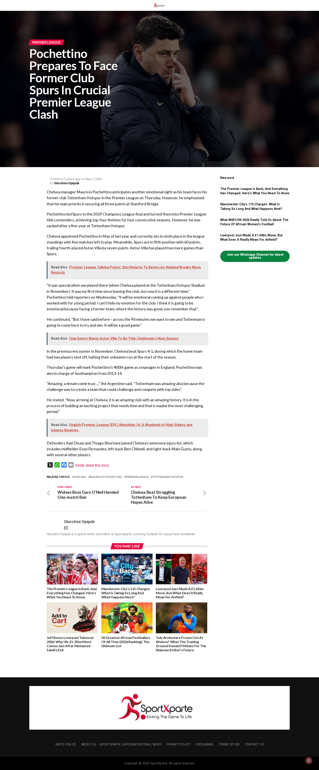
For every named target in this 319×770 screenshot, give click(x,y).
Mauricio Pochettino (106, 477)
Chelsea (80, 477)
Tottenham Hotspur (168, 477)
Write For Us (65, 744)
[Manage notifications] (308, 760)
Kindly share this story (92, 465)
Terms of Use (229, 744)
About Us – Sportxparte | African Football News (121, 744)
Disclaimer (204, 744)
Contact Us (254, 744)
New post (227, 178)
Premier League (137, 477)
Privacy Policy (179, 744)
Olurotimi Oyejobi (66, 183)
